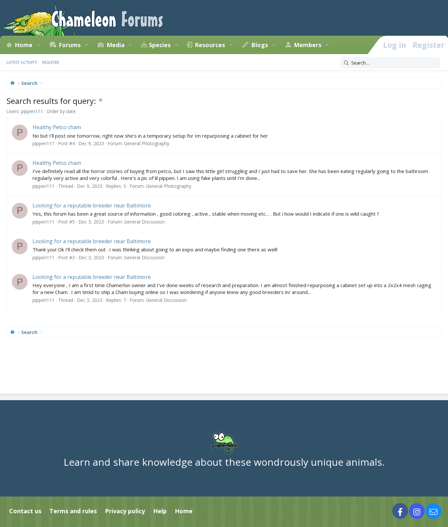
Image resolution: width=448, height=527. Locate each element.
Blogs (259, 45)
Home (23, 45)
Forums (70, 45)
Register (50, 62)
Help (160, 511)
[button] (38, 45)
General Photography (146, 143)
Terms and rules (73, 511)
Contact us (25, 511)
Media (116, 45)
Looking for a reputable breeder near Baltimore (91, 205)
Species (160, 45)
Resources (210, 45)
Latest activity (22, 62)
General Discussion (144, 222)
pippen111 (32, 111)
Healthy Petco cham (56, 127)
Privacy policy (125, 511)
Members (307, 45)
